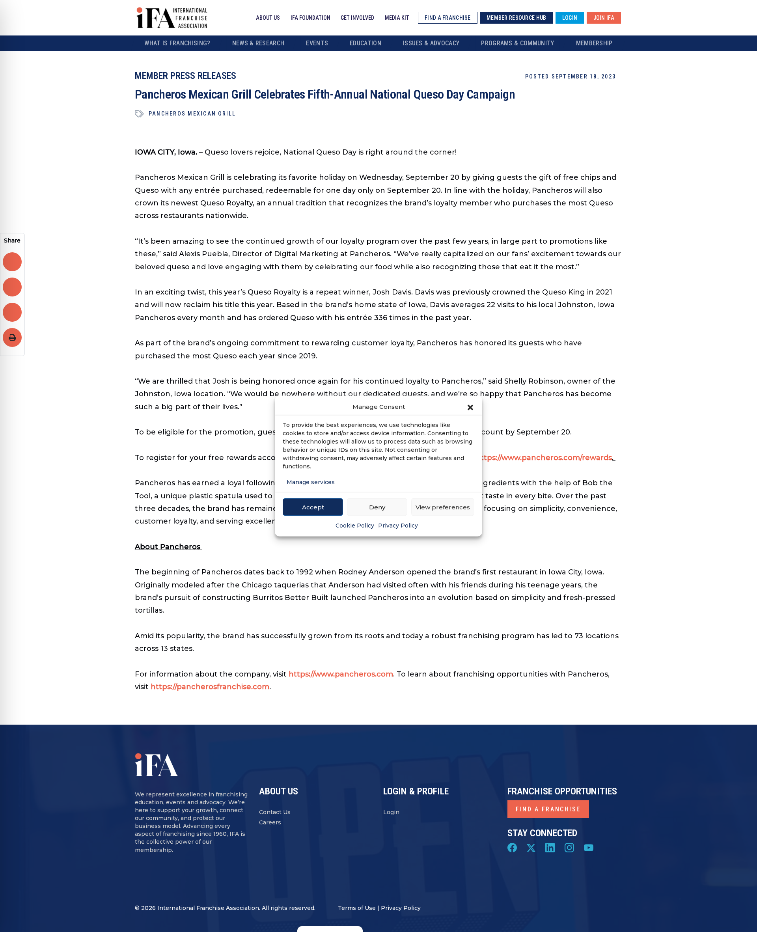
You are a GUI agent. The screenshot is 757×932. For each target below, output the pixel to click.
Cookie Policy (355, 525)
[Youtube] (588, 847)
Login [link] (569, 18)
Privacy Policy (398, 525)
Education (365, 43)
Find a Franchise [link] (447, 18)
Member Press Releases (185, 75)
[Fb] (512, 847)
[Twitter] (531, 847)
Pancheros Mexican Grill (192, 113)
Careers (270, 822)
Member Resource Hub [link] (516, 18)
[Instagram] (569, 847)
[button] (470, 407)
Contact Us (275, 812)
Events (317, 43)
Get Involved (357, 18)
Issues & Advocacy (431, 43)
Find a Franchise (548, 809)
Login (391, 812)
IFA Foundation (310, 18)
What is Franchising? (177, 43)
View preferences (443, 507)
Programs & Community (517, 43)
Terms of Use (357, 907)
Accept (313, 507)
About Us (268, 18)
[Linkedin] (550, 847)
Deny (377, 507)
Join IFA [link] (603, 18)
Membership (594, 43)
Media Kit (397, 18)
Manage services (311, 482)
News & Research (258, 43)
